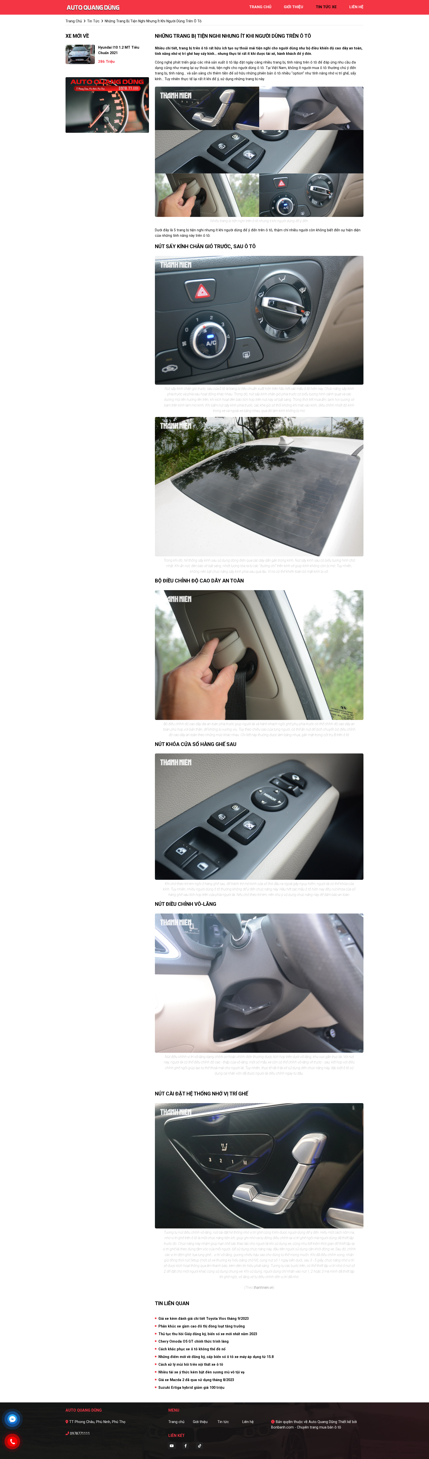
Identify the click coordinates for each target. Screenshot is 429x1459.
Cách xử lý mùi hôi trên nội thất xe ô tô (190, 1364)
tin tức (93, 21)
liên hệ (356, 7)
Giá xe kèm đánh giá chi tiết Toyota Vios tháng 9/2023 (203, 1319)
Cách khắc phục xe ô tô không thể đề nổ (191, 1349)
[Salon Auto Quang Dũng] (93, 7)
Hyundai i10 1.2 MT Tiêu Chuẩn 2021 (118, 50)
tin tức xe (326, 7)
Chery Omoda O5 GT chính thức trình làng (193, 1341)
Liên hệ (248, 1422)
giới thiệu (293, 7)
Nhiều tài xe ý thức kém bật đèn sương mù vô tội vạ (201, 1372)
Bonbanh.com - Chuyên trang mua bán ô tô (306, 1427)
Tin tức (223, 1422)
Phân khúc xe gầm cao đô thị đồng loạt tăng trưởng (201, 1326)
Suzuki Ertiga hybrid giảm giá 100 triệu (191, 1388)
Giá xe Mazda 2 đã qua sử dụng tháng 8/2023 (196, 1380)
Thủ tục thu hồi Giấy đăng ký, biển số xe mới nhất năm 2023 (207, 1334)
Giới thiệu (200, 1422)
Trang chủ (176, 1422)
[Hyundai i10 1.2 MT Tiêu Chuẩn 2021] (80, 54)
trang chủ (260, 7)
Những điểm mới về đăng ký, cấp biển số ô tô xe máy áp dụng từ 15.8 (216, 1357)
